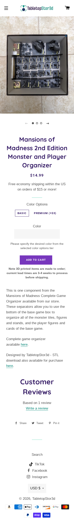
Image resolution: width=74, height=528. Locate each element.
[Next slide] (47, 123)
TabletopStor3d (43, 499)
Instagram (39, 477)
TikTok (39, 464)
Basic (22, 213)
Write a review (37, 408)
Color (37, 226)
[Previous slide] (26, 123)
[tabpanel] (37, 64)
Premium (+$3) (45, 213)
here (24, 344)
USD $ (35, 488)
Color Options (37, 204)
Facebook (39, 471)
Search (37, 455)
